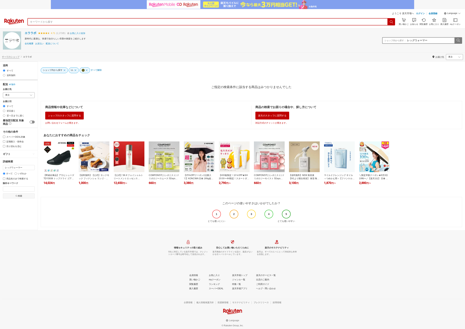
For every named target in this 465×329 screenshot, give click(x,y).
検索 (20, 196)
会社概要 (29, 43)
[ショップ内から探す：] (458, 40)
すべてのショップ (10, 57)
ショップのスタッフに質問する (64, 115)
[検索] (391, 21)
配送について (52, 43)
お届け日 (7, 101)
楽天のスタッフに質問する (272, 115)
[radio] (4, 70)
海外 (13, 84)
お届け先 (7, 89)
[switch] (32, 122)
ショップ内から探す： (395, 40)
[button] (452, 14)
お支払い (39, 43)
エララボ (30, 32)
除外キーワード (10, 183)
